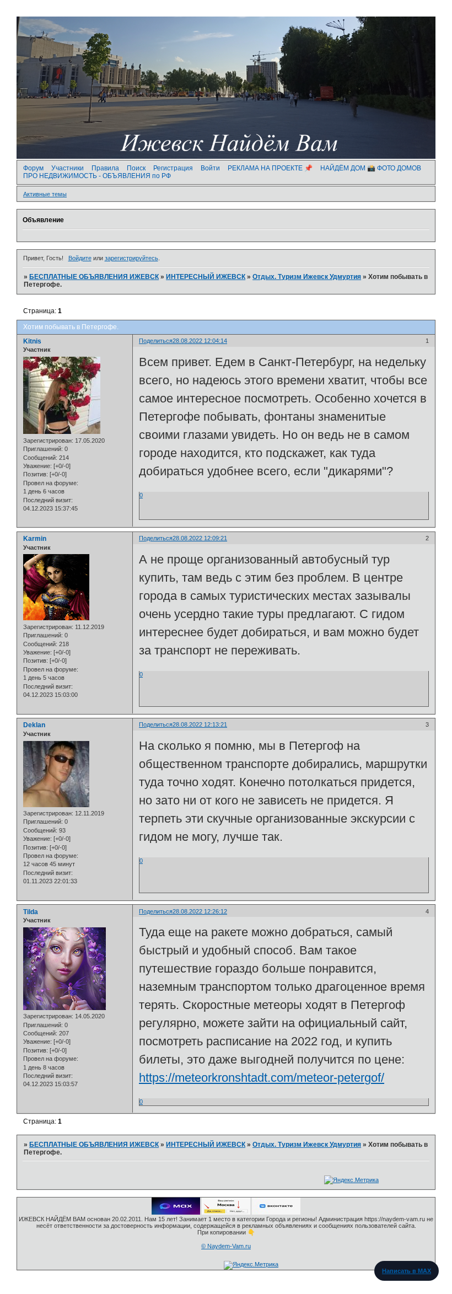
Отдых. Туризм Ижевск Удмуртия (306, 277)
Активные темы (45, 194)
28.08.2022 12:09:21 (200, 538)
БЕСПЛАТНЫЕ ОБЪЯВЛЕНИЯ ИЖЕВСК (94, 277)
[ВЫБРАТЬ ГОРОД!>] (226, 1212)
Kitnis (32, 341)
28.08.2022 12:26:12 (200, 911)
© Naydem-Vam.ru (226, 1246)
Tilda (30, 912)
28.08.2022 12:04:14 (200, 340)
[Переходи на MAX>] (176, 1212)
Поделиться (156, 340)
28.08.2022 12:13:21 (200, 724)
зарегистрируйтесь (131, 258)
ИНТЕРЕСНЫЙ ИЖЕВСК (205, 277)
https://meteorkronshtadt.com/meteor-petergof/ (261, 1077)
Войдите (80, 258)
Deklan (34, 725)
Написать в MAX (406, 1271)
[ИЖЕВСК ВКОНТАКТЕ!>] (276, 1212)
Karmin (34, 539)
